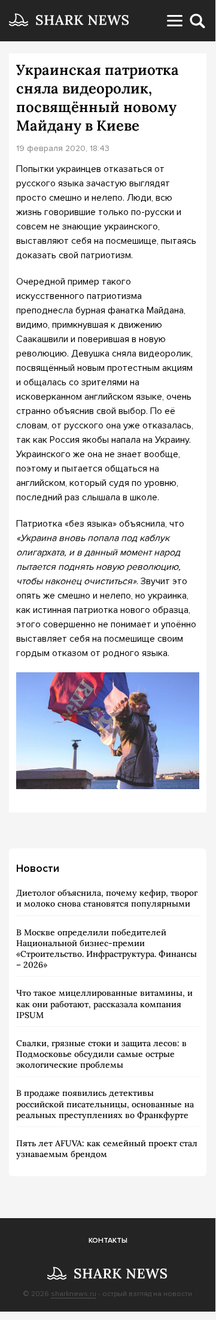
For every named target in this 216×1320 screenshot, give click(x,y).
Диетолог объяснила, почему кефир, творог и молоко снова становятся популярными (106, 898)
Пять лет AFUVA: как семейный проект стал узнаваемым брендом (106, 1148)
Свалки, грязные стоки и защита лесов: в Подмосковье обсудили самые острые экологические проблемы (101, 1054)
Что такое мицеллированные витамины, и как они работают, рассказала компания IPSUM (104, 1003)
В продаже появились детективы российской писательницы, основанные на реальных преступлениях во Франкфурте (105, 1104)
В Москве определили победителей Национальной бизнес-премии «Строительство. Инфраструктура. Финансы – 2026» (106, 949)
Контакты (108, 1240)
